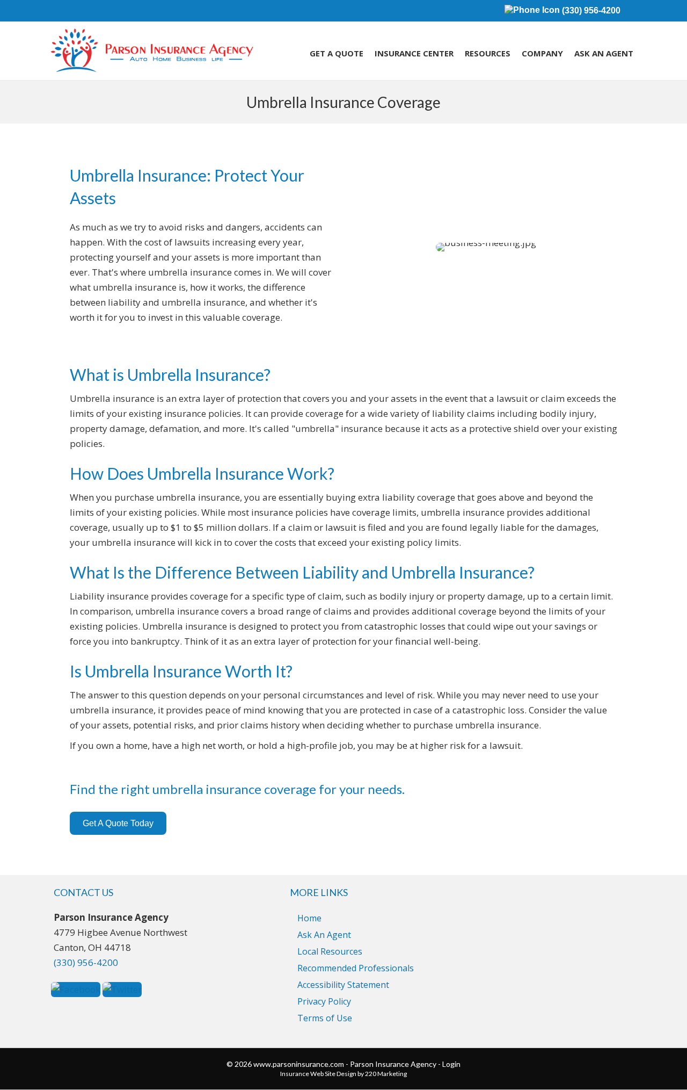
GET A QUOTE (336, 53)
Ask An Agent (324, 935)
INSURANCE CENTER (414, 53)
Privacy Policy (324, 1001)
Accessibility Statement (343, 985)
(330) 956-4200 (590, 10)
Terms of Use (324, 1018)
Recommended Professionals (355, 968)
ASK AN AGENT (603, 53)
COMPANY (542, 53)
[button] (118, 823)
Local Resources (329, 951)
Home (309, 918)
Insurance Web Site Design (318, 1074)
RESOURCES (487, 53)
